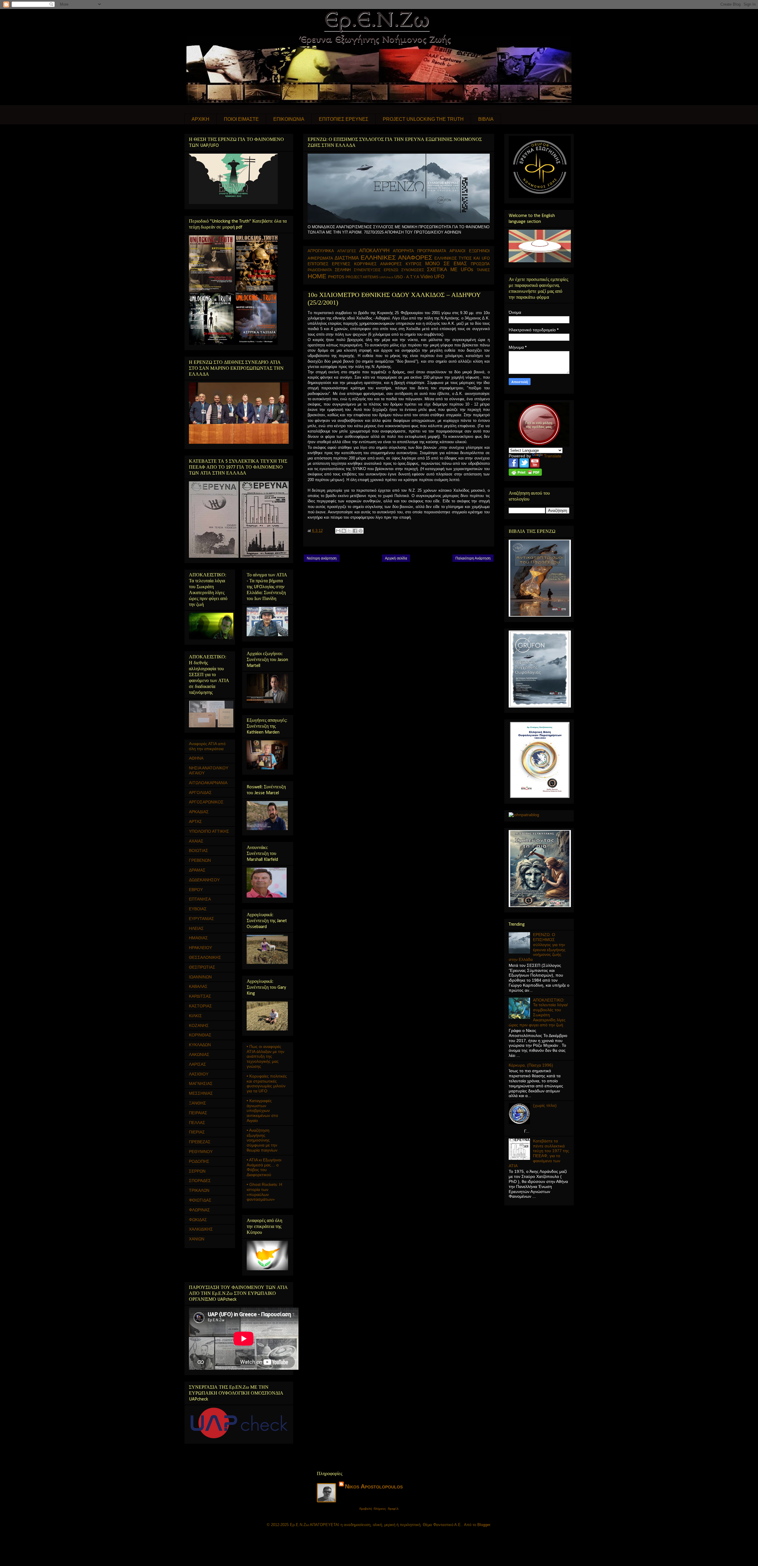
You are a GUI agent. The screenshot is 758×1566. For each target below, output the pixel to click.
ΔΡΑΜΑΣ (197, 870)
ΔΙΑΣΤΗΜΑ (347, 258)
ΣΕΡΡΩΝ (197, 1171)
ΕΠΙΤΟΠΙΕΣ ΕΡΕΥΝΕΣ (343, 119)
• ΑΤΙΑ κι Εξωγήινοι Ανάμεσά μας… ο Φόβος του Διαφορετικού (264, 1167)
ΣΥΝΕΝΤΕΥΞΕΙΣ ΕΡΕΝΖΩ (376, 270)
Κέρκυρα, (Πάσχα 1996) (531, 1065)
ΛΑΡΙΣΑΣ (197, 1064)
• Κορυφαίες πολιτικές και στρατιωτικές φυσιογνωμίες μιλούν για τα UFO (267, 1083)
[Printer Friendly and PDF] (525, 474)
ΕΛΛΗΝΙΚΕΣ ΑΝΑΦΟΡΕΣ (396, 257)
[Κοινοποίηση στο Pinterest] (361, 531)
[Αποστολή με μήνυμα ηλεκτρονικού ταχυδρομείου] (338, 531)
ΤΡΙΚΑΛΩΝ (199, 1190)
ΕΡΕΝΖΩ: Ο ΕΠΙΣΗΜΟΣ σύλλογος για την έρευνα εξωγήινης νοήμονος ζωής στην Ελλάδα (537, 947)
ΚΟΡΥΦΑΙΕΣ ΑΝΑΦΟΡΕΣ (378, 264)
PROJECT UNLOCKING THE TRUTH (423, 119)
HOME (317, 276)
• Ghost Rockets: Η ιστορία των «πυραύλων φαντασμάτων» (264, 1192)
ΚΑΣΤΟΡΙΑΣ (200, 1006)
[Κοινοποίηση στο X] (349, 531)
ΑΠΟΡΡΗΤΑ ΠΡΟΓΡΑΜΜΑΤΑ (419, 251)
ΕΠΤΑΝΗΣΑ (200, 899)
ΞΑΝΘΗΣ (197, 1103)
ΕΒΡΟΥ (196, 889)
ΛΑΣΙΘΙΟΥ (198, 1074)
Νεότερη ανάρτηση (322, 558)
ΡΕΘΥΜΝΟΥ (201, 1151)
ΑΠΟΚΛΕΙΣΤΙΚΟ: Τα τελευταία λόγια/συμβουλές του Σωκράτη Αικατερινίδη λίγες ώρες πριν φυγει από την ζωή (538, 1012)
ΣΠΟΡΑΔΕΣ (200, 1180)
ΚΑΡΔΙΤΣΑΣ (200, 996)
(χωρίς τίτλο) (545, 1105)
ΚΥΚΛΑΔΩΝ (200, 1044)
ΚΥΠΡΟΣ (414, 264)
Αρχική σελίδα (396, 558)
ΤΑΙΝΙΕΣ (483, 270)
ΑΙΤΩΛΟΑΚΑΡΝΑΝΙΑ (208, 782)
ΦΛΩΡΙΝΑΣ (199, 1210)
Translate (552, 456)
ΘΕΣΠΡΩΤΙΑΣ (202, 967)
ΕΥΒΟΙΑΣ (198, 908)
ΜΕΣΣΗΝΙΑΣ (201, 1093)
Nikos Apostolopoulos (374, 1486)
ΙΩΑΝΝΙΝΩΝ (200, 977)
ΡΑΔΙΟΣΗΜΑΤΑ (320, 270)
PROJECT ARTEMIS (362, 277)
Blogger (483, 1524)
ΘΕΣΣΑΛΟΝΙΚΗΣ (205, 957)
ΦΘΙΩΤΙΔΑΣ (200, 1200)
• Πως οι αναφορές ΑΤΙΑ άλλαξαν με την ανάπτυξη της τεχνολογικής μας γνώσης (265, 1056)
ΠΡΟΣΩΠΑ (480, 264)
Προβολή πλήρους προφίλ (379, 1508)
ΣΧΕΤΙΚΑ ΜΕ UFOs (450, 269)
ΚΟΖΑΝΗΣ (199, 1025)
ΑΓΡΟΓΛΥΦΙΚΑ (321, 251)
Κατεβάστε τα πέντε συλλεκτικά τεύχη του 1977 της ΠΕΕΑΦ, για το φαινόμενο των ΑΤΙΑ (539, 1153)
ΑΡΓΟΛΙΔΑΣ (200, 792)
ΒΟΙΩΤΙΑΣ (198, 850)
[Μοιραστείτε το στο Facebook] (355, 531)
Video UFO (432, 276)
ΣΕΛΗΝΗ (343, 270)
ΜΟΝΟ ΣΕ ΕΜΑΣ (446, 263)
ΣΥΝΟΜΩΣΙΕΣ (412, 270)
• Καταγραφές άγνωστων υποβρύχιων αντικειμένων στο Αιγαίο (262, 1110)
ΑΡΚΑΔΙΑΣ (199, 811)
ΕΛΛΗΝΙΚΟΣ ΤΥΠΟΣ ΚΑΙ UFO (461, 258)
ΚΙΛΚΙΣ (195, 1015)
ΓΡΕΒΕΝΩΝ (200, 860)
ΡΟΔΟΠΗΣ (199, 1161)
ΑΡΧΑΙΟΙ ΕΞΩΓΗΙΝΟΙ (469, 251)
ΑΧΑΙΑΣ (196, 841)
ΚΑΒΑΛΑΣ (198, 986)
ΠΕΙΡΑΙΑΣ (198, 1112)
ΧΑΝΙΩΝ (196, 1239)
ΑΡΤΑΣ (195, 821)
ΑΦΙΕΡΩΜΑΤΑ (320, 258)
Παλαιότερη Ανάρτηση (473, 558)
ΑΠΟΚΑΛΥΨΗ (374, 250)
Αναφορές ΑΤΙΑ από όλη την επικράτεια (207, 746)
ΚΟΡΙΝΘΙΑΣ (200, 1035)
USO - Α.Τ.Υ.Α (406, 277)
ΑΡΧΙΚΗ (200, 119)
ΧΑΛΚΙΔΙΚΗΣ (201, 1229)
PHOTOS (336, 277)
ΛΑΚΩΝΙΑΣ (199, 1054)
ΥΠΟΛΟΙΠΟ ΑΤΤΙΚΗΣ (209, 831)
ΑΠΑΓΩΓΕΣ (346, 251)
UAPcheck (386, 277)
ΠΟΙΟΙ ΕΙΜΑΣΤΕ (241, 119)
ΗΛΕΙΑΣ (196, 928)
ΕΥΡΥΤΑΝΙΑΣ (201, 918)
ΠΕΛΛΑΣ (197, 1122)
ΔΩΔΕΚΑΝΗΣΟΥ (204, 879)
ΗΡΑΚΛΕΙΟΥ (200, 947)
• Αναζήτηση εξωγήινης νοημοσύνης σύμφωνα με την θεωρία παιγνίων (262, 1140)
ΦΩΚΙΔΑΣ (198, 1219)
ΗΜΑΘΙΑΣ (198, 937)
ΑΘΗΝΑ (196, 758)
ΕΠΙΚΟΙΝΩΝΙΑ (288, 119)
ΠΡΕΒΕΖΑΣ (200, 1141)
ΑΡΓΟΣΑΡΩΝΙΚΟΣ (206, 802)
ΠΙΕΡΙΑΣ (197, 1132)
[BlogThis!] (344, 531)
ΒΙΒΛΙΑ (486, 119)
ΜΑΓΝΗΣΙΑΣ (201, 1083)
